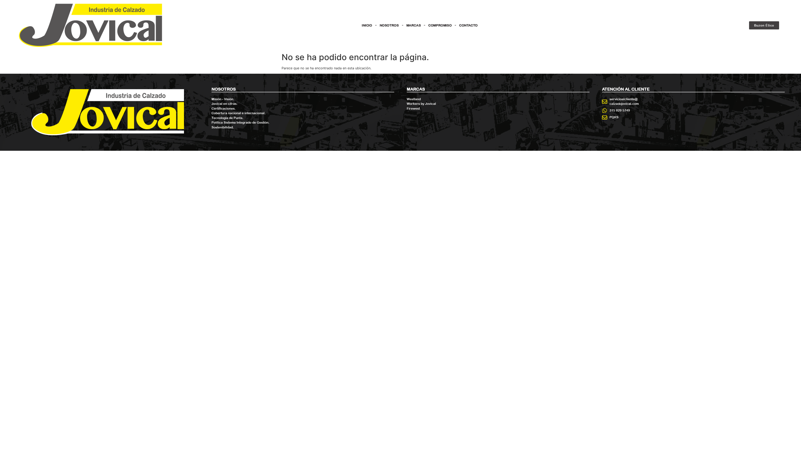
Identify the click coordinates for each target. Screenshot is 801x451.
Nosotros (389, 25)
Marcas (413, 25)
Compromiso (440, 25)
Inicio (367, 25)
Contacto (468, 25)
